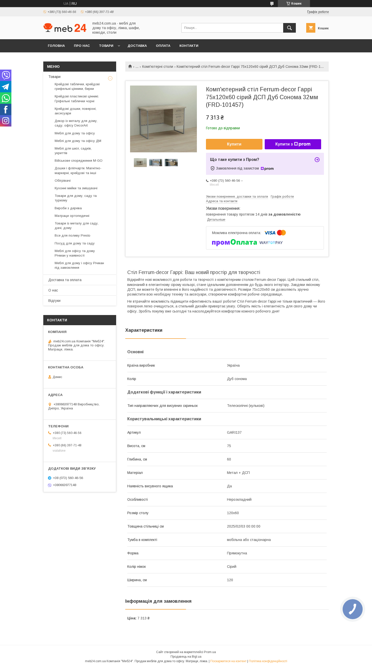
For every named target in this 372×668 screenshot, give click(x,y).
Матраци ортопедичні (72, 216)
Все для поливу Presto (72, 235)
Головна (56, 46)
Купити (234, 144)
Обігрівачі (63, 180)
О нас (53, 290)
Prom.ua (210, 652)
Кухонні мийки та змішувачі (76, 188)
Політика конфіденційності (268, 661)
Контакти (188, 46)
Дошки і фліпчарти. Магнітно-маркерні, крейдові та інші (78, 170)
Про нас (82, 46)
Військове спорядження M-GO (78, 160)
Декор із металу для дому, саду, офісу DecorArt (76, 123)
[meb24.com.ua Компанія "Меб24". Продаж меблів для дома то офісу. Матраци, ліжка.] (64, 31)
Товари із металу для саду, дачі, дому (76, 225)
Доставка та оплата (64, 280)
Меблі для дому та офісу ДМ (78, 141)
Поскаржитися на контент (228, 661)
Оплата (163, 46)
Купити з (284, 144)
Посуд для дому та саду (75, 243)
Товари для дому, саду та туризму (76, 198)
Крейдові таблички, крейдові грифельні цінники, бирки (77, 86)
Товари (106, 46)
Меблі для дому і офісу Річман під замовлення (79, 265)
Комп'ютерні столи (157, 67)
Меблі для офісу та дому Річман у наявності (75, 253)
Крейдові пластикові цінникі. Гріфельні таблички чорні (77, 98)
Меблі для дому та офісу (75, 133)
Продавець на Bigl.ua (186, 656)
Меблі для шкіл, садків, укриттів (73, 151)
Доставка (137, 46)
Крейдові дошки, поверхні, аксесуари (75, 111)
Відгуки (54, 301)
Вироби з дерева (68, 208)
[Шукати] (289, 28)
